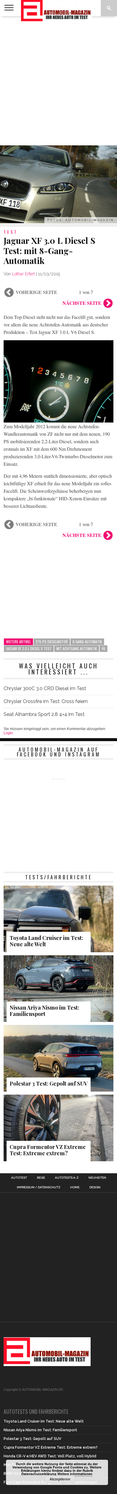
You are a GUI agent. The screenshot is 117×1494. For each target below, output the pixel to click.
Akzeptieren (60, 1479)
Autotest (19, 1177)
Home (75, 1187)
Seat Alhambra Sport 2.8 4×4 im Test (44, 714)
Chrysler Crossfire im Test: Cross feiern (46, 701)
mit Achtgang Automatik (76, 648)
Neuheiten (97, 1177)
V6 (103, 648)
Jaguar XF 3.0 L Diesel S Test (29, 648)
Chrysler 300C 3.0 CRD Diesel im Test (45, 688)
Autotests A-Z (67, 1177)
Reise (41, 1177)
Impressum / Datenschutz (38, 1187)
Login (8, 733)
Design (94, 1187)
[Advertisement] (58, 80)
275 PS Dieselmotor (52, 641)
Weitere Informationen (74, 1473)
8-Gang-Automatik (87, 641)
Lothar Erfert (23, 273)
